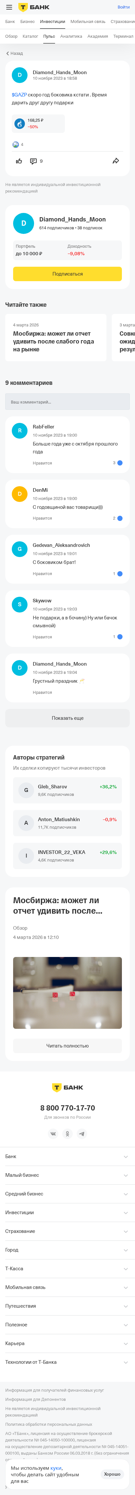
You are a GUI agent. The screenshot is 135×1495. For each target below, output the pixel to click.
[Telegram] (82, 1134)
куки (56, 1467)
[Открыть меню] (9, 7)
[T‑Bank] (33, 7)
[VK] (53, 1134)
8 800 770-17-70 (67, 1108)
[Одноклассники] (67, 1134)
